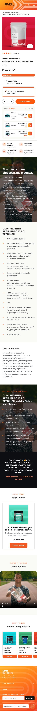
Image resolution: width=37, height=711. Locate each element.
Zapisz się (29, 698)
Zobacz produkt (19, 545)
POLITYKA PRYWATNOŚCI (10, 708)
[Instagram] (4, 677)
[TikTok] (13, 677)
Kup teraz (10, 656)
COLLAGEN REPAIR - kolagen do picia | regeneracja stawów (18, 528)
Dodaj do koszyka (25, 101)
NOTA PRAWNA (23, 708)
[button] (29, 5)
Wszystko (15, 13)
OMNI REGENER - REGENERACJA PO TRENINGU (15, 14)
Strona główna (6, 13)
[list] (18, 33)
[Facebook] (9, 677)
